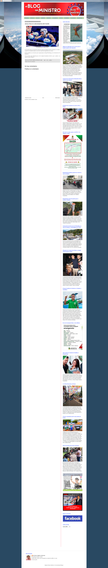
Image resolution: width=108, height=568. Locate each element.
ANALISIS (37, 18)
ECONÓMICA (66, 18)
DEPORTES (49, 18)
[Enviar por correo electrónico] (46, 60)
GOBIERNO (43, 18)
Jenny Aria (29, 61)
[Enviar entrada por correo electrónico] (44, 60)
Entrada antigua (57, 97)
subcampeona (33, 61)
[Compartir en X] (49, 60)
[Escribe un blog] (47, 60)
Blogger (62, 565)
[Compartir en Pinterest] (51, 60)
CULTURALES (73, 18)
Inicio (43, 97)
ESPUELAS (32, 18)
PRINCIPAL (27, 18)
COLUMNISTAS (55, 18)
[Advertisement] (70, 537)
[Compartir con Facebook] (50, 60)
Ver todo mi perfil (34, 559)
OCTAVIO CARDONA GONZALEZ (39, 555)
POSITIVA (61, 18)
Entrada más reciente (28, 97)
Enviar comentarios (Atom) (33, 99)
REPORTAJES (79, 18)
